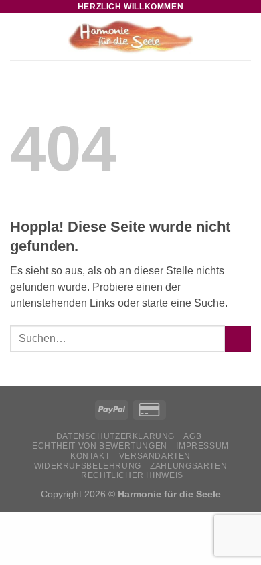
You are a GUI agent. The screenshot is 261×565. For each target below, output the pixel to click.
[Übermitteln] (238, 339)
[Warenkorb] (244, 37)
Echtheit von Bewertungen (99, 446)
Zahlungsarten (188, 466)
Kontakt (90, 456)
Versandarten (155, 456)
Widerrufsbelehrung (87, 466)
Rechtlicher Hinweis (132, 475)
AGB (192, 436)
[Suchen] (223, 37)
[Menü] (18, 36)
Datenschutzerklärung (115, 436)
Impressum (202, 446)
